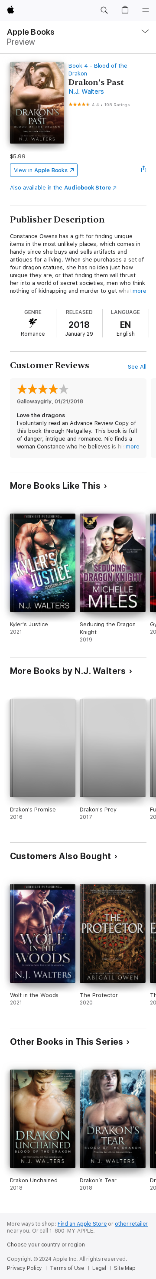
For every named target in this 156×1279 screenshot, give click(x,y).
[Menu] (145, 10)
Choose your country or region (46, 1245)
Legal (99, 1268)
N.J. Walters (86, 91)
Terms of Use (67, 1268)
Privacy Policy (24, 1268)
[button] (104, 10)
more (139, 291)
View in (41, 170)
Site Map (125, 1268)
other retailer (131, 1224)
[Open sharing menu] (143, 170)
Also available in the (60, 187)
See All (137, 366)
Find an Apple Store (82, 1224)
